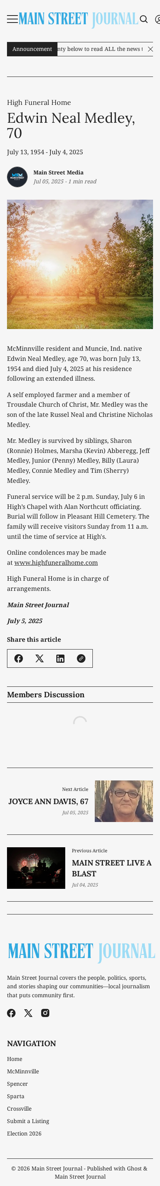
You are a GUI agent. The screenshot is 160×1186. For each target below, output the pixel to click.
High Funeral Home (39, 102)
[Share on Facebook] (18, 658)
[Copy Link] (81, 658)
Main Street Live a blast (111, 868)
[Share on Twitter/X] (39, 659)
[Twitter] (28, 1013)
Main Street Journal (56, 1168)
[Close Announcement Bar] (150, 49)
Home (14, 1059)
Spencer (17, 1084)
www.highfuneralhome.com (56, 562)
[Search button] (144, 19)
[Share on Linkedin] (60, 659)
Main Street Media (58, 172)
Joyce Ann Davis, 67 (48, 801)
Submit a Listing (28, 1121)
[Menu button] (12, 19)
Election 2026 (24, 1133)
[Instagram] (45, 1013)
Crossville (19, 1108)
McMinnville (23, 1071)
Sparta (15, 1096)
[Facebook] (11, 1013)
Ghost (134, 1168)
